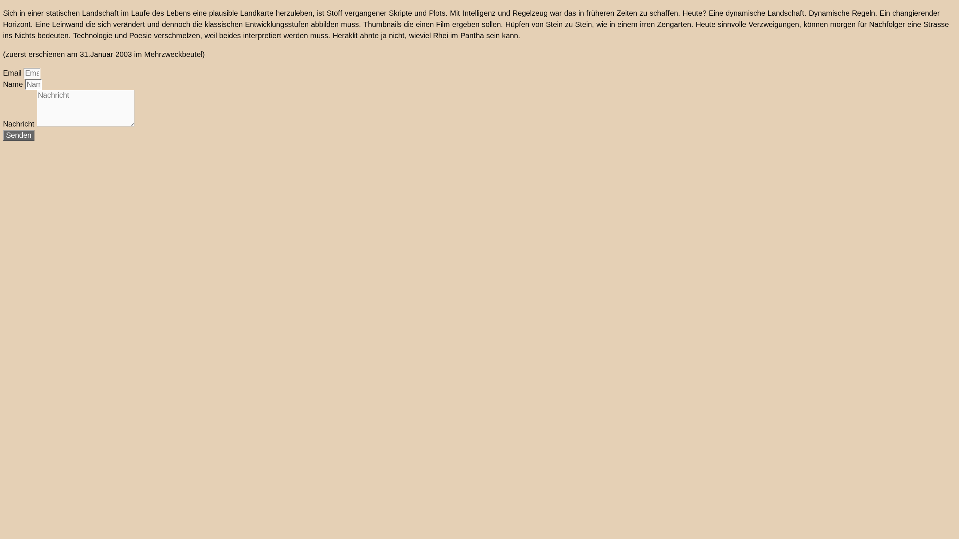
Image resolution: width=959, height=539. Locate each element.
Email (13, 73)
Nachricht (20, 124)
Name (14, 84)
